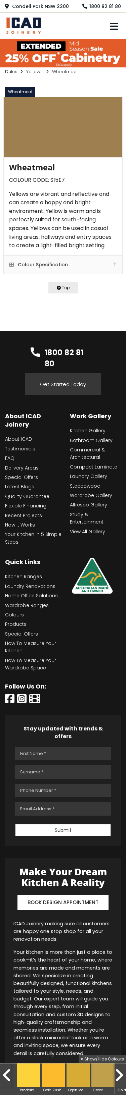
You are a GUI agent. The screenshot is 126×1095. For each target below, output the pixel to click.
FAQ (9, 458)
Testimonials (20, 448)
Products (16, 624)
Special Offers (21, 477)
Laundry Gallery (88, 476)
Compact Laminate (93, 466)
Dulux (11, 71)
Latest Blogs (19, 486)
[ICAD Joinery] (25, 25)
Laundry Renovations (30, 586)
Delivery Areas (22, 467)
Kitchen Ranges (23, 576)
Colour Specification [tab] (42, 264)
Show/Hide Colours (103, 1059)
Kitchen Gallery (88, 430)
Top (65, 287)
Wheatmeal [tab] (20, 92)
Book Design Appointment (63, 902)
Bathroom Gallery (91, 440)
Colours (14, 614)
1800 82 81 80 (105, 6)
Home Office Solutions (31, 595)
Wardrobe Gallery (91, 495)
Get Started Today (63, 384)
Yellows (34, 71)
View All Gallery (87, 531)
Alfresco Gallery (88, 504)
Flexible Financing (25, 505)
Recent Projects (23, 515)
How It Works (20, 525)
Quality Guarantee (27, 496)
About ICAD (18, 439)
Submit (63, 830)
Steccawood (85, 486)
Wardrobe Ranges (27, 605)
